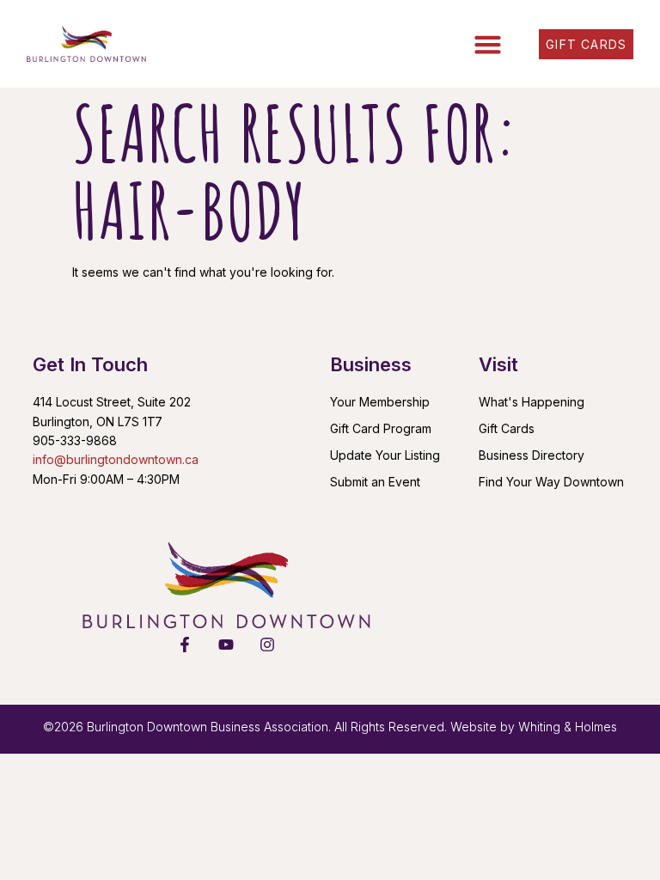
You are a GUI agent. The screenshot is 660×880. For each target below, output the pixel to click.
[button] (488, 43)
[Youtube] (226, 644)
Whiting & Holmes (567, 726)
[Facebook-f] (184, 644)
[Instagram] (267, 644)
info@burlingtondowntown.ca (116, 459)
